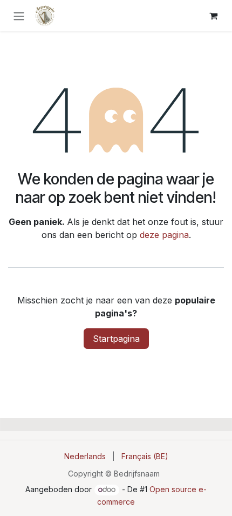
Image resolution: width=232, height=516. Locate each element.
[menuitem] (85, 456)
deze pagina (164, 234)
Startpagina (116, 338)
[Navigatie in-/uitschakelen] (19, 15)
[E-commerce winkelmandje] (213, 16)
